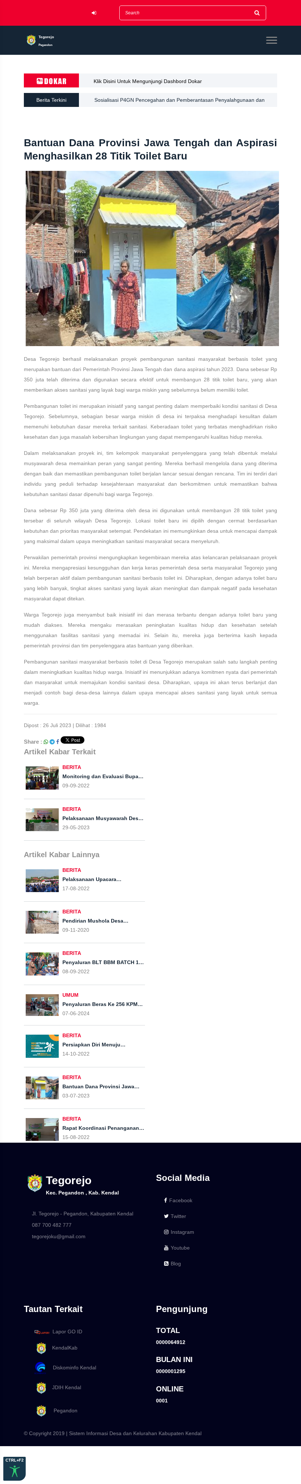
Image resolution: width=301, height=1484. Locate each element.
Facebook (180, 1200)
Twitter (178, 1216)
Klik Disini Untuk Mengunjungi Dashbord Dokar (148, 81)
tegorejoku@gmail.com (59, 1236)
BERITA (71, 767)
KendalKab (62, 1348)
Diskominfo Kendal (72, 1367)
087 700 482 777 (52, 1225)
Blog (176, 1263)
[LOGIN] (94, 13)
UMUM (70, 995)
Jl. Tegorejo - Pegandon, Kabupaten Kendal (82, 1214)
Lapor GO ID (67, 1331)
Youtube (180, 1248)
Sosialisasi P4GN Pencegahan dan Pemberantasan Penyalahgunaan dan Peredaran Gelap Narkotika (179, 102)
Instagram (182, 1232)
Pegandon (62, 1410)
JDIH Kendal (64, 1387)
